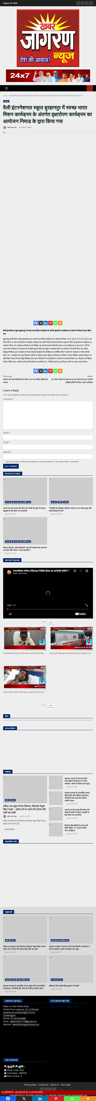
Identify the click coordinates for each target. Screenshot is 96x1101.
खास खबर (6, 101)
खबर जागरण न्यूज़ (11, 127)
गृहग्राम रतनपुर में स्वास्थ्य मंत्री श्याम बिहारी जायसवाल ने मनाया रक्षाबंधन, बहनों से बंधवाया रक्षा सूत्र (56, 782)
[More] (60, 323)
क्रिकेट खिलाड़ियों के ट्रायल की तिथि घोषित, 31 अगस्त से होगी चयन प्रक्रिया (56, 829)
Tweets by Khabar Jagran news (63, 1006)
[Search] (83, 88)
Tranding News (57, 980)
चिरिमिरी (60, 502)
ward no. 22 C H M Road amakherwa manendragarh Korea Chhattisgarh (20, 1012)
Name (6, 432)
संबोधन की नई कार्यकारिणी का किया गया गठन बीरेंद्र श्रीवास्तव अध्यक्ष (25, 379)
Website (7, 452)
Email (6, 442)
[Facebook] (36, 323)
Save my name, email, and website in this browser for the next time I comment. (42, 461)
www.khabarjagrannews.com (25, 1024)
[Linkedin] (45, 323)
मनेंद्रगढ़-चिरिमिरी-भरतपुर (24, 502)
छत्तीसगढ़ (15, 502)
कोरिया (7, 800)
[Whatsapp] (55, 323)
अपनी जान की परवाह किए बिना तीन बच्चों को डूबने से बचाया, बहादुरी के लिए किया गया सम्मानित (25, 491)
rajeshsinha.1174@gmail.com (23, 1021)
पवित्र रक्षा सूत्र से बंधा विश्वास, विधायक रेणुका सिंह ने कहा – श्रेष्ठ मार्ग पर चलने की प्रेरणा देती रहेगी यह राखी (25, 789)
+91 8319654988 (18, 1018)
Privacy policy (30, 1084)
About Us (54, 1084)
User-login (66, 1084)
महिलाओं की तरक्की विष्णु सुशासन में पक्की (71, 969)
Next (50, 622)
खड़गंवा (53, 940)
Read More (9, 829)
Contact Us (43, 1084)
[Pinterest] (50, 323)
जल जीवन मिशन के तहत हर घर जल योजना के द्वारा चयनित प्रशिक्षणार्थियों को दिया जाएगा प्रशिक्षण (72, 379)
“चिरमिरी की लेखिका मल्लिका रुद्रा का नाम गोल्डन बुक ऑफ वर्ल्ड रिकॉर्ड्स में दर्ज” (71, 491)
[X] (40, 323)
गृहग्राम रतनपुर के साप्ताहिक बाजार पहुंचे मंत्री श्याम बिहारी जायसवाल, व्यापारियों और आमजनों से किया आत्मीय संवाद (56, 798)
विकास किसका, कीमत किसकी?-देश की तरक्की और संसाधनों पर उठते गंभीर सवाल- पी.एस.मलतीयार (25, 531)
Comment (8, 399)
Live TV (90, 88)
